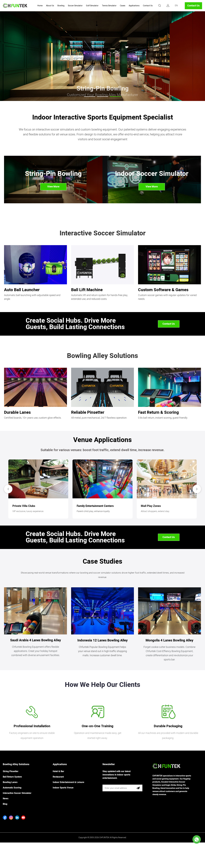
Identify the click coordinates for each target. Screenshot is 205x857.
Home (40, 5)
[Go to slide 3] (115, 96)
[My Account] (168, 5)
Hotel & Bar (58, 771)
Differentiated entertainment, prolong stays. (98, 511)
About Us (50, 5)
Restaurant (58, 776)
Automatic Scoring (12, 787)
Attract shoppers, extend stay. (26, 511)
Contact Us (148, 5)
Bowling (60, 5)
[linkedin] (17, 817)
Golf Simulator (92, 5)
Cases (122, 5)
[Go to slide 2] (102, 96)
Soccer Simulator (75, 5)
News (5, 798)
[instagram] (11, 817)
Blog (5, 804)
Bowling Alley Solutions (16, 764)
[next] (197, 489)
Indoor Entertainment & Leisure (68, 782)
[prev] (8, 489)
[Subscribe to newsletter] (138, 788)
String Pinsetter (10, 771)
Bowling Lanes (10, 782)
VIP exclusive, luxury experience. (156, 511)
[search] (159, 6)
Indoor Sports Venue (63, 787)
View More (53, 187)
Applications (134, 5)
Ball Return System (12, 776)
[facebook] (5, 817)
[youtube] (23, 817)
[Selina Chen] (196, 839)
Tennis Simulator (109, 5)
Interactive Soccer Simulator (17, 793)
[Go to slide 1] (89, 96)
